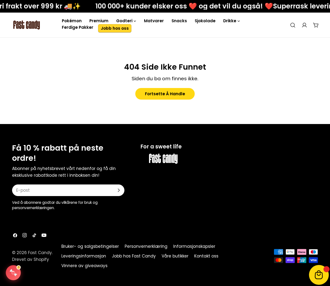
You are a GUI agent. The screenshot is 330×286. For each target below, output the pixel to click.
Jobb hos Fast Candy (134, 256)
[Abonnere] (118, 190)
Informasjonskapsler (194, 246)
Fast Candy (40, 253)
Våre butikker (175, 256)
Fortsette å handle (165, 94)
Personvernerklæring (146, 246)
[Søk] (293, 25)
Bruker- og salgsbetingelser (90, 246)
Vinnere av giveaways (84, 266)
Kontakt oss (206, 256)
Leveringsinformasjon (83, 256)
